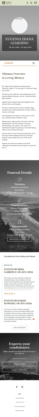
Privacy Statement (20, 406)
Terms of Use (20, 402)
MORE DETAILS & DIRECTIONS (19, 239)
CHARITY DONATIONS (19, 370)
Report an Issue (20, 410)
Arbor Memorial (20, 398)
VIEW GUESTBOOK (19, 327)
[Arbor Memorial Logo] (7, 2)
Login (19, 394)
